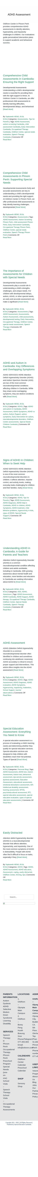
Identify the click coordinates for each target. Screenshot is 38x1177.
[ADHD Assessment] (19, 628)
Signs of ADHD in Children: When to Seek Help (19, 442)
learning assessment (11, 790)
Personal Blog (23, 769)
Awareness (7, 594)
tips (23, 875)
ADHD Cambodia (9, 597)
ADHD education (25, 870)
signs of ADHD (8, 513)
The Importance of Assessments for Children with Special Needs (19, 252)
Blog (33, 1082)
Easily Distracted (19, 818)
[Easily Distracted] (19, 820)
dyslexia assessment (11, 780)
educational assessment (22, 782)
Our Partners (33, 1089)
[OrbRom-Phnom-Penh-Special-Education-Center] (12, 2)
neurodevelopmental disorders (14, 419)
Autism (4, 1001)
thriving (18, 875)
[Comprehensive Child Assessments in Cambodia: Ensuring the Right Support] (19, 61)
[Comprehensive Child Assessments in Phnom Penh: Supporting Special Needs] (19, 158)
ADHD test (23, 772)
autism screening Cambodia (13, 124)
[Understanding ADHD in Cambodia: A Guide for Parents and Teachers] (19, 535)
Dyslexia (4, 1003)
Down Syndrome (4, 1016)
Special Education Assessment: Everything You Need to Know (19, 709)
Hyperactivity (8, 688)
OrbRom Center (18, 132)
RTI (29, 792)
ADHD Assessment (22, 122)
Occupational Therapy (11, 322)
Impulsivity (18, 688)
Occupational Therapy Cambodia (22, 599)
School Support (9, 690)
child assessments (26, 317)
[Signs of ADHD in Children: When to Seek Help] (19, 445)
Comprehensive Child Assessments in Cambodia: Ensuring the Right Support (19, 55)
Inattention (27, 688)
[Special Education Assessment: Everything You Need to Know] (19, 714)
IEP (31, 785)
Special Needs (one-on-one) (4, 1072)
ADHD (20, 406)
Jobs (33, 1085)
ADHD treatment (18, 508)
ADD (19, 592)
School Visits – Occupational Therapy (4, 1101)
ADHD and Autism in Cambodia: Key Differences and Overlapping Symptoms (19, 342)
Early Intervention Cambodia (18, 225)
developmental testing (11, 319)
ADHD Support (22, 597)
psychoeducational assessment (15, 792)
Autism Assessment (10, 317)
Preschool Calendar (19, 1069)
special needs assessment (13, 324)
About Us (33, 1078)
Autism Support (15, 414)
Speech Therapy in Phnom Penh (4, 1041)
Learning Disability (4, 1022)
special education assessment (14, 795)
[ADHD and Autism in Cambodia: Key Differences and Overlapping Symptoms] (19, 348)
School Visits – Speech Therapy (4, 1086)
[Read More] (8, 109)
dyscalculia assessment (22, 777)
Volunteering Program (33, 1072)
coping (15, 872)
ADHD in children (18, 505)
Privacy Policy (33, 1095)
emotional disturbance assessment (16, 785)
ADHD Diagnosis (9, 503)
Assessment (7, 872)
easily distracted (25, 872)
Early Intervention (27, 319)
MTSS (22, 790)
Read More (7, 140)
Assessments (23, 119)
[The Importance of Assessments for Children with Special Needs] (19, 256)
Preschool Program (4, 1062)
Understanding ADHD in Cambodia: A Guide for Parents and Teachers (19, 530)
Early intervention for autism (22, 417)
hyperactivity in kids (25, 510)
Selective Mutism (4, 1010)
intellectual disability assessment (15, 787)
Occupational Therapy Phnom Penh (16, 227)
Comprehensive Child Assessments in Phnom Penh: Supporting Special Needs (19, 152)
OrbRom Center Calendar (19, 1062)
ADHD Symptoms (20, 412)
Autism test (17, 775)
